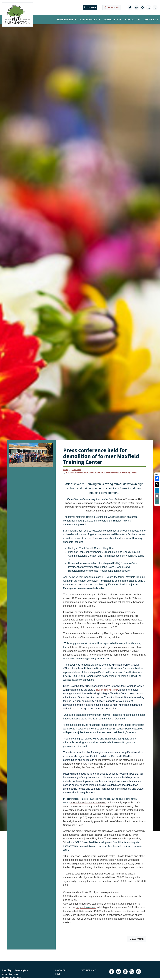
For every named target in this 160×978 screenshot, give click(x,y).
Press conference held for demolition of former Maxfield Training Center (101, 472)
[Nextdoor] (155, 7)
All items (138, 939)
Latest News (76, 469)
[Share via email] (157, 496)
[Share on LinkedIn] (157, 490)
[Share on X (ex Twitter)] (157, 484)
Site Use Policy (88, 970)
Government (65, 19)
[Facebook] (130, 7)
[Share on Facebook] (157, 478)
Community (111, 19)
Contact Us (151, 19)
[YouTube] (136, 7)
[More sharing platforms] (157, 501)
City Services (88, 19)
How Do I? (131, 19)
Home (65, 469)
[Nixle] (148, 7)
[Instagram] (142, 7)
